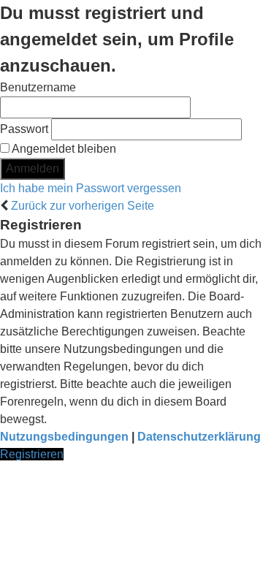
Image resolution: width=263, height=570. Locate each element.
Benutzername (38, 87)
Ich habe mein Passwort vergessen (90, 188)
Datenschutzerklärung (199, 436)
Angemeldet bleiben (62, 148)
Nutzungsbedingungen (64, 436)
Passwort (24, 129)
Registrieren (32, 454)
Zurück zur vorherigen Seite (82, 206)
